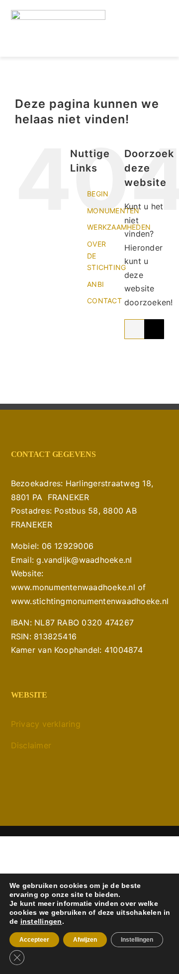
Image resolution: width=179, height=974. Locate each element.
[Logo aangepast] (58, 14)
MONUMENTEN (113, 210)
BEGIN (97, 193)
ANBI (95, 284)
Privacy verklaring (46, 724)
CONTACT (104, 300)
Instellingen (137, 939)
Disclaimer (31, 745)
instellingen (41, 921)
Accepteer (34, 939)
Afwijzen (85, 939)
